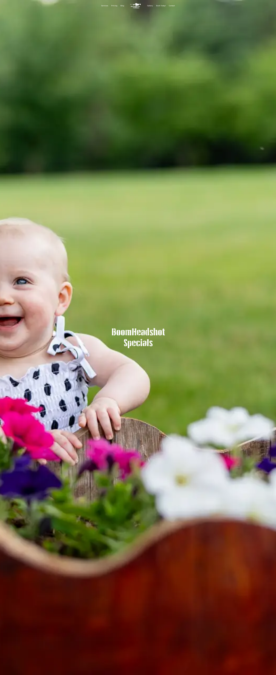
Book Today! (161, 5)
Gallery (150, 5)
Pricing (114, 5)
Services (104, 5)
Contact (172, 5)
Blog (122, 5)
